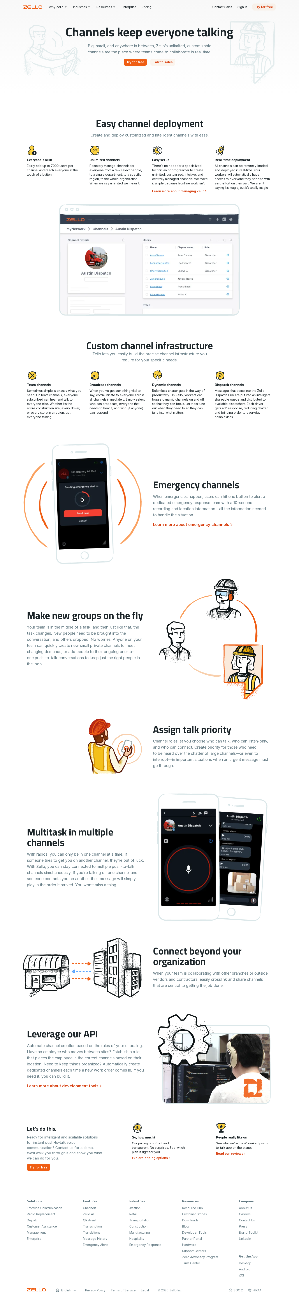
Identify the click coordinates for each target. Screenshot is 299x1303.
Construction (138, 1226)
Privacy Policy (95, 1290)
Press (243, 1226)
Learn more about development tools (62, 1086)
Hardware (189, 1245)
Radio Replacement (41, 1214)
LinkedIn (245, 1238)
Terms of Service (123, 1290)
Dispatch (33, 1220)
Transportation (139, 1220)
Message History (95, 1238)
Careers (245, 1214)
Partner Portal (192, 1238)
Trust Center (191, 1263)
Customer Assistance (42, 1226)
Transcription (92, 1226)
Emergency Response (145, 1245)
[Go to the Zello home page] (33, 7)
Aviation (135, 1208)
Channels (89, 1208)
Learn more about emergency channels (191, 524)
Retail (133, 1214)
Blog (185, 1226)
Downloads (190, 1220)
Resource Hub (192, 1208)
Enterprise (34, 1238)
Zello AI (88, 1214)
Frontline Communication (44, 1208)
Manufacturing (139, 1232)
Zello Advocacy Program (200, 1257)
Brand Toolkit (248, 1232)
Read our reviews (229, 1153)
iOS (241, 1275)
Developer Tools (194, 1232)
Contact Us (247, 1220)
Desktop (245, 1263)
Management (36, 1232)
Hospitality (136, 1238)
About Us (245, 1208)
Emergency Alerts (95, 1245)
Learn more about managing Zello (178, 191)
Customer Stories (194, 1214)
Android (244, 1269)
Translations (91, 1232)
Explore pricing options (150, 1158)
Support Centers (194, 1251)
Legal (145, 1290)
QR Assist (89, 1220)
